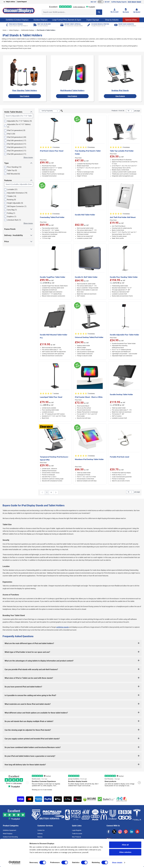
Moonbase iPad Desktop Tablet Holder (89, 459)
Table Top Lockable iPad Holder (122, 151)
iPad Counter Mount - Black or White (88, 397)
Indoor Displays (14, 30)
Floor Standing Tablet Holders (24, 90)
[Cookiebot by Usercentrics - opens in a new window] (14, 862)
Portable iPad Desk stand (119, 457)
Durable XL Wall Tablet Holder (86, 277)
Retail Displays (7, 833)
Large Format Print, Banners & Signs (66, 20)
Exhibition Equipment (9, 830)
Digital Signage (93, 20)
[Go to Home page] (19, 11)
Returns (39, 837)
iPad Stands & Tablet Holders (46, 30)
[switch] (64, 862)
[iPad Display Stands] (24, 73)
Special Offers (131, 20)
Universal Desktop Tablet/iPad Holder (89, 337)
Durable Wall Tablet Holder (85, 215)
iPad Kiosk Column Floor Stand (51, 151)
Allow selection (125, 852)
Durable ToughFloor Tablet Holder (52, 277)
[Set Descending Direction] (61, 111)
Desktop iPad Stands (120, 90)
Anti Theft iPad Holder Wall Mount (123, 217)
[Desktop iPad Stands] (120, 73)
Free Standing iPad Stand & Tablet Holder (88, 152)
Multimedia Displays (27, 30)
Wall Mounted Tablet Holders (72, 90)
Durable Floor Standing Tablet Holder (124, 277)
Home (4, 30)
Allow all (125, 845)
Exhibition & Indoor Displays (17, 20)
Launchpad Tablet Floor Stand (51, 397)
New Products (76, 837)
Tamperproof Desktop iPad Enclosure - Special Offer (54, 458)
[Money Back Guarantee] (115, 24)
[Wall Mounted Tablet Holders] (72, 73)
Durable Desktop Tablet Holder (121, 395)
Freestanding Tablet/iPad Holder (52, 217)
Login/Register (76, 830)
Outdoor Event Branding (10, 837)
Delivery (40, 833)
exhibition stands (62, 627)
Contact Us (40, 830)
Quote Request (22, 1)
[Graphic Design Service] (88, 24)
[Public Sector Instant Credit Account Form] (61, 24)
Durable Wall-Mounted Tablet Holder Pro (53, 336)
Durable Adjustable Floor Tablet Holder (124, 335)
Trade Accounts (77, 833)
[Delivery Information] (34, 24)
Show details (117, 863)
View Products (24, 96)
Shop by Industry (112, 20)
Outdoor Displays (40, 20)
